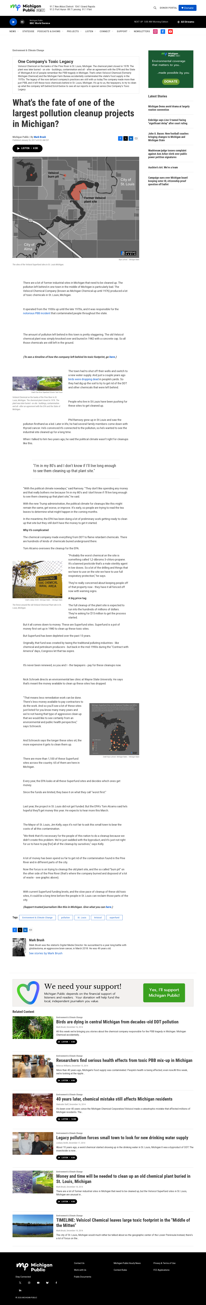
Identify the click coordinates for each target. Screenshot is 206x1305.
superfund (114, 917)
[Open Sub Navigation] (18, 31)
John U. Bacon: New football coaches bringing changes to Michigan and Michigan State (168, 137)
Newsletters (142, 31)
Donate (188, 8)
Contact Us (79, 1263)
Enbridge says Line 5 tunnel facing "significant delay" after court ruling (167, 121)
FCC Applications (162, 1270)
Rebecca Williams (63, 1065)
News (13, 31)
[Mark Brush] (19, 947)
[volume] (22, 22)
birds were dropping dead (83, 379)
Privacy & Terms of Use (165, 1263)
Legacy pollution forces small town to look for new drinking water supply (122, 1137)
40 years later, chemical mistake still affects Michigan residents (114, 1099)
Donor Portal (168, 8)
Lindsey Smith (62, 1143)
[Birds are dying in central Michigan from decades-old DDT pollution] (33, 1027)
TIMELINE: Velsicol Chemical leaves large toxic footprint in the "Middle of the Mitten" (123, 1222)
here (112, 356)
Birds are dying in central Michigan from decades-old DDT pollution (117, 1021)
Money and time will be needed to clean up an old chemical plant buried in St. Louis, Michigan (123, 1178)
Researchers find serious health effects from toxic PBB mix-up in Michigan (124, 1060)
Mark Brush (40, 136)
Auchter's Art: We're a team (163, 167)
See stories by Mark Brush (45, 953)
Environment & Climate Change (28, 50)
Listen (89, 31)
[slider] (27, 21)
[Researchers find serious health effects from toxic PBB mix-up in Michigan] (33, 1066)
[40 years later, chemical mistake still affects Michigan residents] (33, 1104)
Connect (105, 31)
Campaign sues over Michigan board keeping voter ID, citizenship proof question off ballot (168, 181)
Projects (73, 31)
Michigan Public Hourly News (127, 1263)
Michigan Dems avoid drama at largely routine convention (169, 108)
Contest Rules (120, 1270)
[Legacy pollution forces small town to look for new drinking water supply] (33, 1143)
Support (122, 31)
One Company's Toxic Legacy (45, 61)
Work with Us (80, 1270)
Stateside (28, 31)
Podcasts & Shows (48, 31)
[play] (13, 22)
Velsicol (98, 917)
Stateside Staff (62, 1104)
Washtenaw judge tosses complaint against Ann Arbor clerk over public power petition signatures (167, 154)
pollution (65, 917)
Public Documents (82, 1277)
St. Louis (82, 917)
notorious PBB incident (36, 313)
